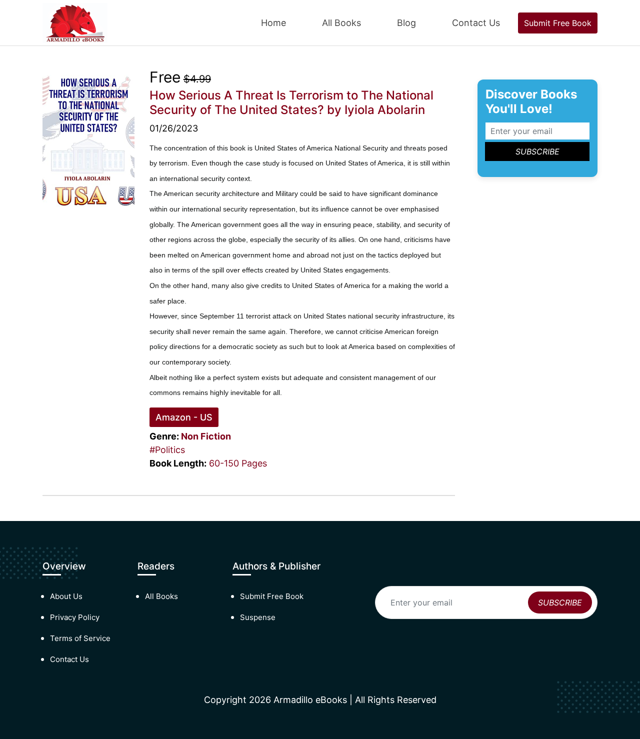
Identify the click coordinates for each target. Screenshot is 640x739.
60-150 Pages (238, 463)
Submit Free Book (558, 23)
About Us (66, 596)
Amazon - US (184, 417)
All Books (341, 23)
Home (273, 23)
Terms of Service (80, 638)
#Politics (167, 449)
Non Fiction (206, 436)
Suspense (258, 617)
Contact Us (476, 23)
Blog (406, 23)
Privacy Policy (75, 617)
